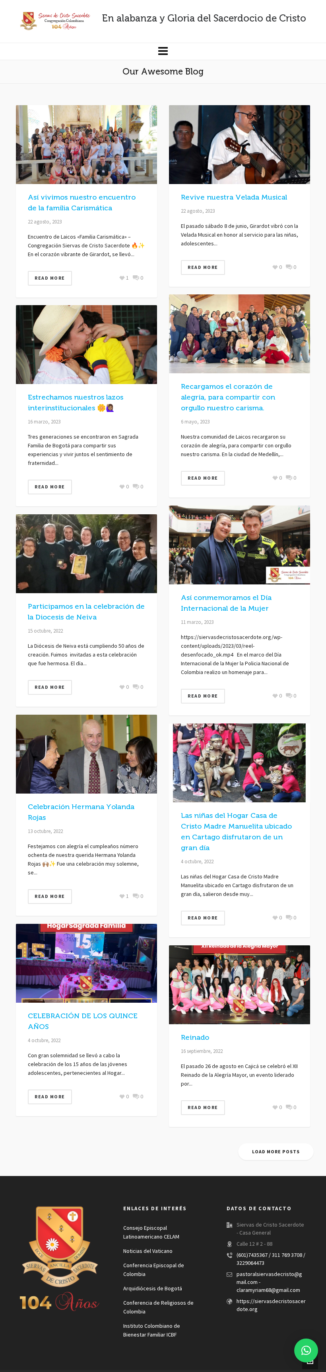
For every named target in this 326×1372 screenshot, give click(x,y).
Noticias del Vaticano (148, 1251)
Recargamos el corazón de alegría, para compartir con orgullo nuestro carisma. (228, 397)
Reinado (195, 1037)
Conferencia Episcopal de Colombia (153, 1270)
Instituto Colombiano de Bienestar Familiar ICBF (151, 1330)
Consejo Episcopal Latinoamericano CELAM (151, 1232)
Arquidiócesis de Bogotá (152, 1289)
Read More (50, 278)
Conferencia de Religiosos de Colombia (158, 1307)
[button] (306, 1350)
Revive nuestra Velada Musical (234, 197)
